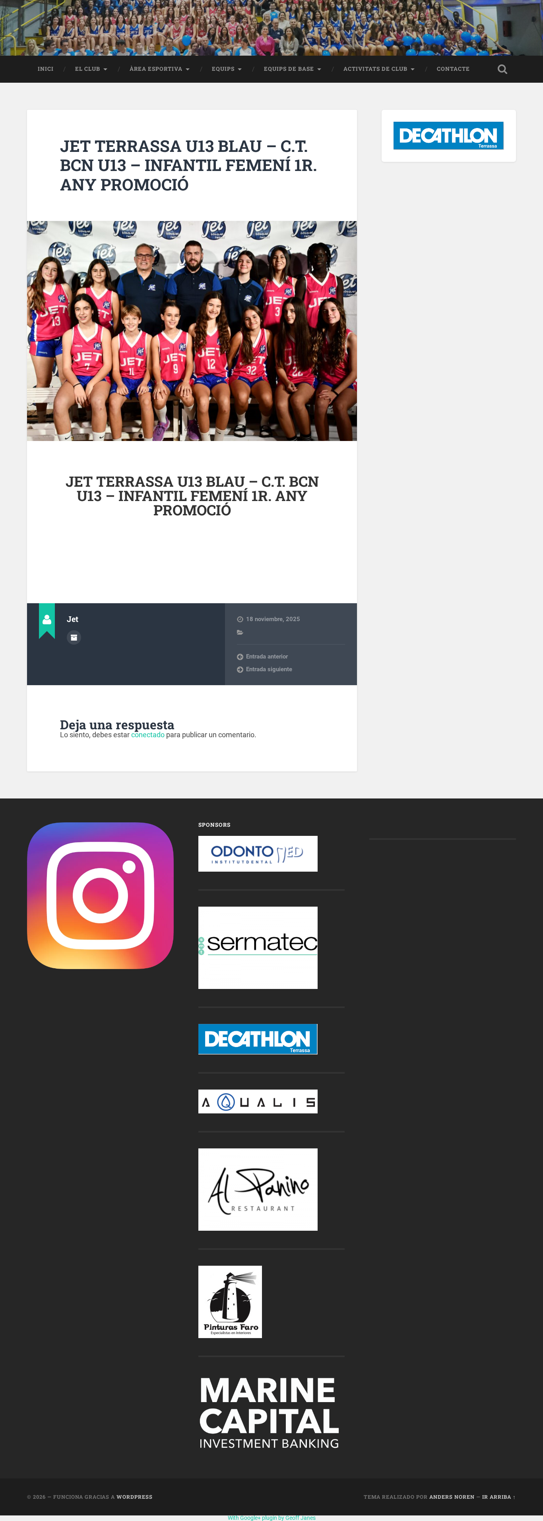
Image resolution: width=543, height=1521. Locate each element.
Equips (223, 68)
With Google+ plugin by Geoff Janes (272, 1518)
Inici (46, 68)
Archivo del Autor (74, 637)
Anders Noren (452, 1497)
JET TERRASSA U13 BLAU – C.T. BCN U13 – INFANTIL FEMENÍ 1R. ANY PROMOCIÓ (188, 165)
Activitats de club (375, 68)
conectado (148, 734)
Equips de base (289, 68)
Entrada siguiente (269, 669)
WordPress (134, 1497)
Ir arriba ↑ (499, 1497)
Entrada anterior (267, 656)
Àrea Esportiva (156, 68)
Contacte (453, 68)
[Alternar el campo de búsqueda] (502, 69)
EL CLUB (87, 68)
